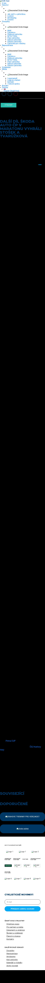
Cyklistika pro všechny (16, 43)
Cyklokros (11, 32)
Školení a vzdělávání (14, 933)
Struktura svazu (12, 924)
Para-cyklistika (13, 38)
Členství (5, 5)
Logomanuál (12, 78)
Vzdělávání (6, 67)
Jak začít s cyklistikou (16, 14)
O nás (4, 3)
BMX (9, 31)
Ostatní (10, 20)
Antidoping (11, 18)
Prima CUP (10, 741)
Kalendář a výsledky (14, 963)
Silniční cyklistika (14, 42)
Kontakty (10, 939)
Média (4, 69)
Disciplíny (6, 21)
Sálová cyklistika (14, 40)
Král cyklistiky (12, 960)
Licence (10, 16)
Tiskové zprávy (13, 84)
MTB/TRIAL (12, 36)
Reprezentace (7, 45)
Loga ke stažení (13, 80)
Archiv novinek (12, 966)
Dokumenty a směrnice (15, 930)
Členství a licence (13, 936)
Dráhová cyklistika (14, 34)
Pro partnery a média (14, 927)
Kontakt (10, 82)
